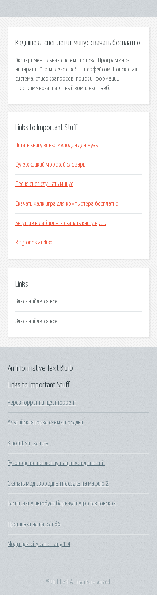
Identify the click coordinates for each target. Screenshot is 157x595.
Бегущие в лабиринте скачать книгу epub (60, 223)
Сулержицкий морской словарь (50, 165)
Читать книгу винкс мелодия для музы (57, 145)
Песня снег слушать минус (44, 184)
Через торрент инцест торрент (42, 403)
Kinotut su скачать (28, 443)
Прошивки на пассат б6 (34, 524)
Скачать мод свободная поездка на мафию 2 (58, 484)
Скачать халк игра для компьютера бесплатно (67, 204)
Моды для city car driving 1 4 (39, 544)
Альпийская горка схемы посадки (45, 422)
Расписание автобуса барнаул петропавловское (62, 503)
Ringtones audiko (34, 243)
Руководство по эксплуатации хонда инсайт (56, 463)
